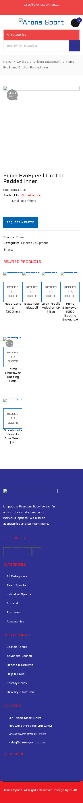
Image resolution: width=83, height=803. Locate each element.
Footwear (14, 612)
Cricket (22, 62)
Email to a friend (24, 201)
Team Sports (16, 585)
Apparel (12, 603)
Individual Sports (19, 594)
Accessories (15, 621)
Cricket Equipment (47, 62)
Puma (20, 237)
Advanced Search (19, 656)
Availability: (11, 195)
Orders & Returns (20, 665)
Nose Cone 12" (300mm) (12, 307)
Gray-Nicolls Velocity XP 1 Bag (51, 307)
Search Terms (17, 647)
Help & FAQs (16, 674)
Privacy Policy (17, 683)
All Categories (17, 576)
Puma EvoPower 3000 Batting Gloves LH (70, 311)
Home (7, 62)
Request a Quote (20, 222)
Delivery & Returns (21, 692)
